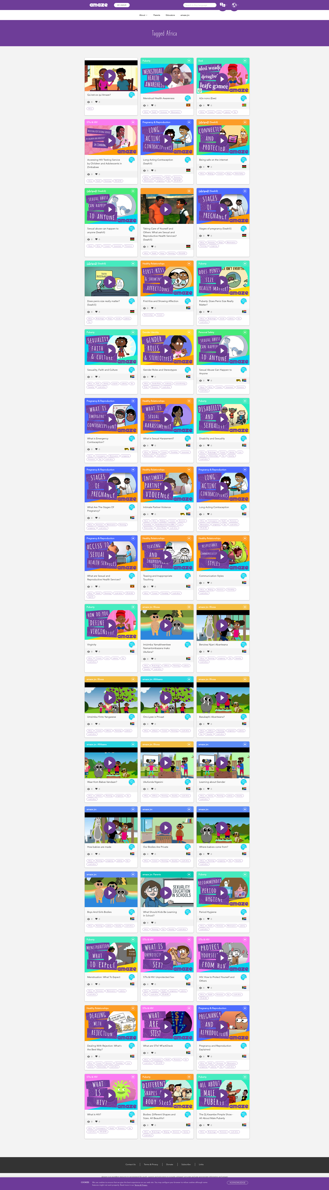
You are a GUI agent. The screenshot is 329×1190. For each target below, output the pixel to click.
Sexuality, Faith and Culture (102, 369)
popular (115, 383)
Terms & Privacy (151, 1164)
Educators (170, 15)
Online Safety (239, 173)
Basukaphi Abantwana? (212, 716)
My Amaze (121, 5)
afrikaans (155, 731)
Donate (169, 1164)
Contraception (156, 177)
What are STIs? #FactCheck (158, 1045)
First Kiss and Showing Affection (160, 301)
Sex (235, 112)
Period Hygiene (207, 912)
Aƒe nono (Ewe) (207, 98)
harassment (117, 246)
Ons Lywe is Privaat (153, 716)
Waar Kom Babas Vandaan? (102, 781)
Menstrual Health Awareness (158, 98)
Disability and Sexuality (212, 438)
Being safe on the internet (213, 159)
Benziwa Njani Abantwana (213, 644)
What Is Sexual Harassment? (158, 438)
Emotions (182, 521)
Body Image (100, 318)
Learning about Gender (212, 781)
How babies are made (99, 846)
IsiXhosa (166, 665)
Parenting (107, 181)
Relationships (148, 315)
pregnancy (160, 181)
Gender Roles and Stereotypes (160, 369)
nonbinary (168, 383)
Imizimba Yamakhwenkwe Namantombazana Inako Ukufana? (157, 648)
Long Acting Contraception (214, 507)
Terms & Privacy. (141, 1185)
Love (219, 112)
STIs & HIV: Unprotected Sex (158, 977)
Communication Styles (211, 575)
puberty (227, 112)
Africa (90, 109)
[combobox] (200, 5)
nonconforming (180, 383)
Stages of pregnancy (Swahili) (215, 228)
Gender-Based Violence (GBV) (164, 524)
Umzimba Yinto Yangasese (101, 716)
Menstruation (175, 112)
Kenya (229, 173)
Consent (210, 112)
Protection (128, 246)
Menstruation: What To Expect (103, 977)
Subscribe (186, 1164)
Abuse (90, 246)
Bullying (210, 173)
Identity (105, 383)
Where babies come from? (213, 846)
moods (118, 318)
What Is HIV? (94, 1114)
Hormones (163, 112)
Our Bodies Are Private (155, 846)
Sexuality (91, 387)
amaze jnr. (185, 15)
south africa (204, 322)
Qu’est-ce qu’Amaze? (99, 94)
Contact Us (131, 1164)
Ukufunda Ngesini (153, 781)
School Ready (161, 528)
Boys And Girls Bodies (99, 912)
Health (154, 112)
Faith (97, 383)
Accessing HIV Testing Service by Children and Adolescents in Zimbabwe (104, 163)
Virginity (91, 644)
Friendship (174, 452)
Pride (146, 387)
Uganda (90, 597)
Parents (156, 15)
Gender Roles (156, 383)
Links (201, 1164)
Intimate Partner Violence (157, 507)
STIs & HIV (118, 181)
